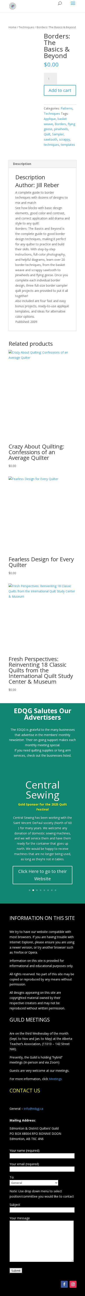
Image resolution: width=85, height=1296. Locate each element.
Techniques (26, 27)
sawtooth (50, 139)
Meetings (55, 1079)
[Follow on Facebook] (64, 1284)
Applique (50, 119)
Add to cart (60, 90)
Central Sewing (42, 789)
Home (12, 27)
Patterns (67, 108)
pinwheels (61, 129)
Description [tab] (22, 164)
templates (68, 145)
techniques (51, 145)
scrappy (64, 139)
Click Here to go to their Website (42, 875)
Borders (60, 124)
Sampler (58, 134)
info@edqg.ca (33, 1109)
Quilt (47, 134)
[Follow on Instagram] (73, 1284)
